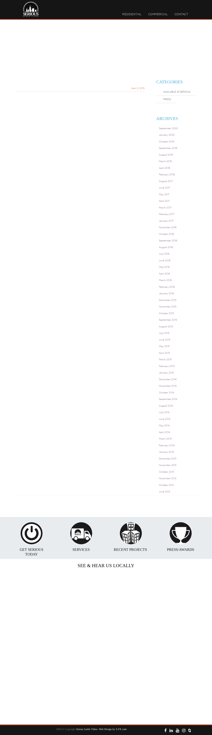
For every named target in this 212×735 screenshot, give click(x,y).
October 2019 (166, 141)
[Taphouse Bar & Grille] (142, 683)
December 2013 (167, 458)
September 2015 (168, 319)
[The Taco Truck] (35, 658)
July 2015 (164, 333)
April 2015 (164, 353)
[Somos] (178, 583)
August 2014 (166, 405)
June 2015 (164, 339)
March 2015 (165, 359)
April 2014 (164, 432)
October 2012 (166, 485)
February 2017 (166, 214)
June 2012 (164, 491)
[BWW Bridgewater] (106, 658)
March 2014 (165, 438)
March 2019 (165, 161)
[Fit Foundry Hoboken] (71, 608)
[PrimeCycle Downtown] (35, 608)
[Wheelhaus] (178, 608)
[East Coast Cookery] (178, 633)
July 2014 (164, 412)
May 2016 (164, 267)
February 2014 (167, 445)
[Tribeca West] (71, 633)
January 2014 (166, 452)
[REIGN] (71, 683)
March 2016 (165, 280)
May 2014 (164, 425)
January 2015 (166, 372)
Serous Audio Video (86, 729)
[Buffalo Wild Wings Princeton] (71, 583)
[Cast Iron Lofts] (106, 583)
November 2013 (167, 465)
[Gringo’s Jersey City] (142, 583)
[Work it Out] (142, 658)
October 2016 (166, 234)
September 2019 (168, 148)
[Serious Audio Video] (35, 683)
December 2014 (167, 379)
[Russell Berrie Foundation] (71, 658)
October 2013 (166, 471)
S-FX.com (121, 729)
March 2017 (165, 207)
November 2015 (167, 306)
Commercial (158, 14)
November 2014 (167, 386)
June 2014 (164, 419)
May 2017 (164, 194)
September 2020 (168, 128)
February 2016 (167, 287)
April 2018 (164, 168)
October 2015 (166, 313)
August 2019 (166, 154)
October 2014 (166, 392)
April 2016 (164, 273)
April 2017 (164, 201)
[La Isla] (142, 608)
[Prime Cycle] (142, 633)
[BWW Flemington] (178, 658)
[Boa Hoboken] (106, 608)
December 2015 (167, 300)
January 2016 (166, 293)
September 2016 (168, 240)
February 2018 (167, 174)
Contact (181, 14)
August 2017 (166, 181)
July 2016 (164, 253)
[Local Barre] (178, 683)
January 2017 (166, 220)
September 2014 (168, 399)
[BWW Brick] (106, 683)
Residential (132, 14)
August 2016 (166, 247)
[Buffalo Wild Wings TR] (35, 633)
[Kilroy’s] (106, 633)
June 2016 (164, 260)
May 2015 (164, 346)
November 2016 (168, 227)
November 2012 (167, 478)
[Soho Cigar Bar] (35, 583)
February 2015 (167, 366)
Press (167, 99)
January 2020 (167, 135)
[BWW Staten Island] (106, 708)
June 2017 (164, 187)
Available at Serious (176, 91)
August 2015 (166, 326)
